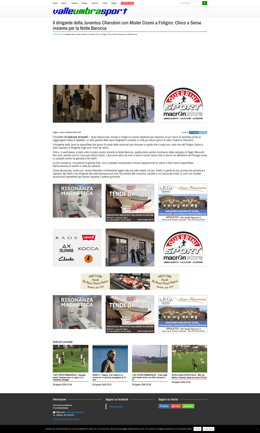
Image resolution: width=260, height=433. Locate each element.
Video (105, 3)
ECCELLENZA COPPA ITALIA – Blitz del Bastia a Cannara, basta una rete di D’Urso (189, 376)
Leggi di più (208, 429)
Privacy (64, 419)
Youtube (177, 406)
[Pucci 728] (130, 281)
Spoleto (75, 3)
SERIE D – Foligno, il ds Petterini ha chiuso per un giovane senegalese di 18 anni (109, 377)
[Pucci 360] (130, 104)
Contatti (56, 419)
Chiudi (197, 429)
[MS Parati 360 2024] (130, 203)
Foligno (84, 3)
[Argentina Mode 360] (77, 247)
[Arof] (182, 203)
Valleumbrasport (116, 406)
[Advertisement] (130, 60)
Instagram (189, 406)
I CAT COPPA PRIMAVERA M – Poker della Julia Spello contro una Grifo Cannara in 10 (149, 377)
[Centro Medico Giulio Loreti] (77, 201)
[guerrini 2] (182, 104)
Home (55, 3)
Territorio (94, 3)
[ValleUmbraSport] (90, 11)
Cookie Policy (73, 419)
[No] (256, 429)
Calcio (60, 34)
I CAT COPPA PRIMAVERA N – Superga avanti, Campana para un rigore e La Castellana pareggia (69, 377)
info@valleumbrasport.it (75, 412)
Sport (63, 3)
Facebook (164, 406)
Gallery (114, 3)
